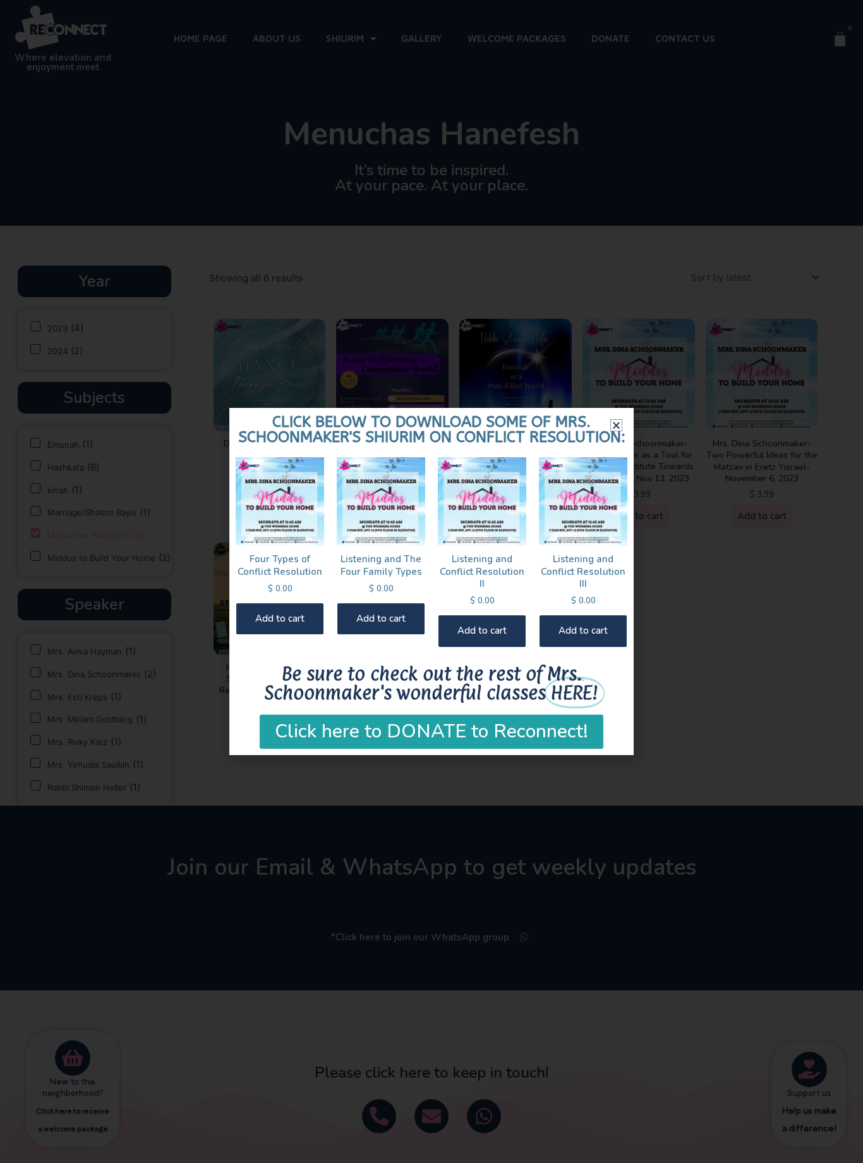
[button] (616, 425)
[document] (431, 581)
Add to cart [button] (280, 618)
